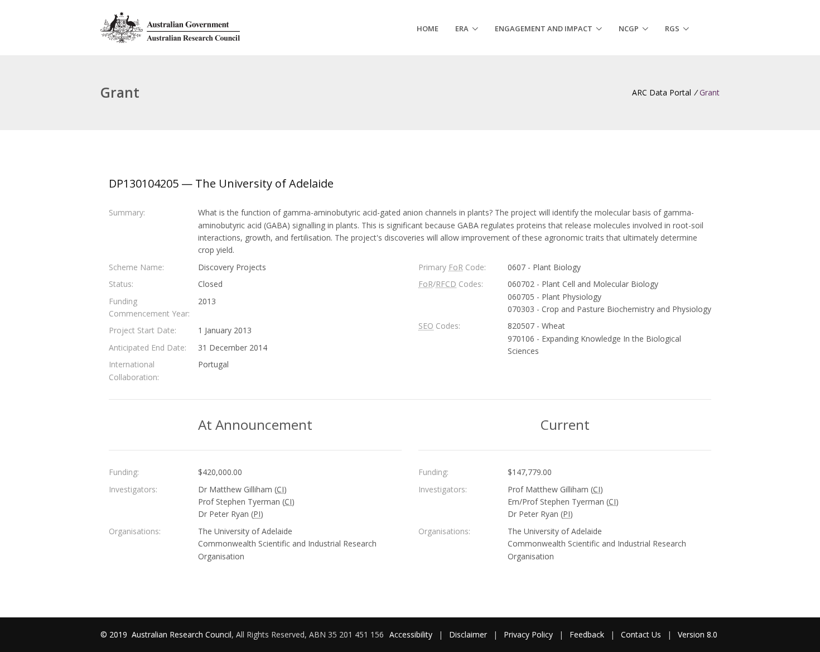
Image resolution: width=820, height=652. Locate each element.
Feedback (587, 634)
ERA (462, 28)
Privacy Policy (528, 634)
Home (427, 28)
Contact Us (641, 634)
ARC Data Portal (661, 92)
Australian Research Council (181, 634)
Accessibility (410, 634)
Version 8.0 (697, 634)
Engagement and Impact (543, 28)
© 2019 (114, 634)
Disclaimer (468, 634)
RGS (672, 28)
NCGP (629, 28)
